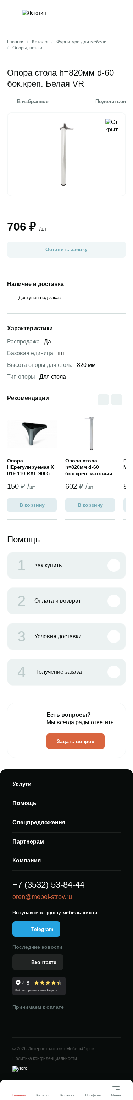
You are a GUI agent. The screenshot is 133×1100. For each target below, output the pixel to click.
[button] (116, 399)
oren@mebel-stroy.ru (42, 896)
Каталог (40, 41)
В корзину (32, 505)
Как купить (39, 565)
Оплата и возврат (49, 601)
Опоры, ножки (27, 47)
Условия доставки (49, 636)
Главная (15, 41)
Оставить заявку (66, 249)
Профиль (93, 1095)
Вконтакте (43, 962)
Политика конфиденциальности (44, 1058)
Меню (116, 1092)
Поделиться (110, 101)
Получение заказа (49, 672)
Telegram (42, 929)
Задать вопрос (75, 741)
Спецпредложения (38, 822)
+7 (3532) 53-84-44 (48, 884)
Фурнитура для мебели (81, 41)
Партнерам (28, 842)
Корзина (67, 1095)
